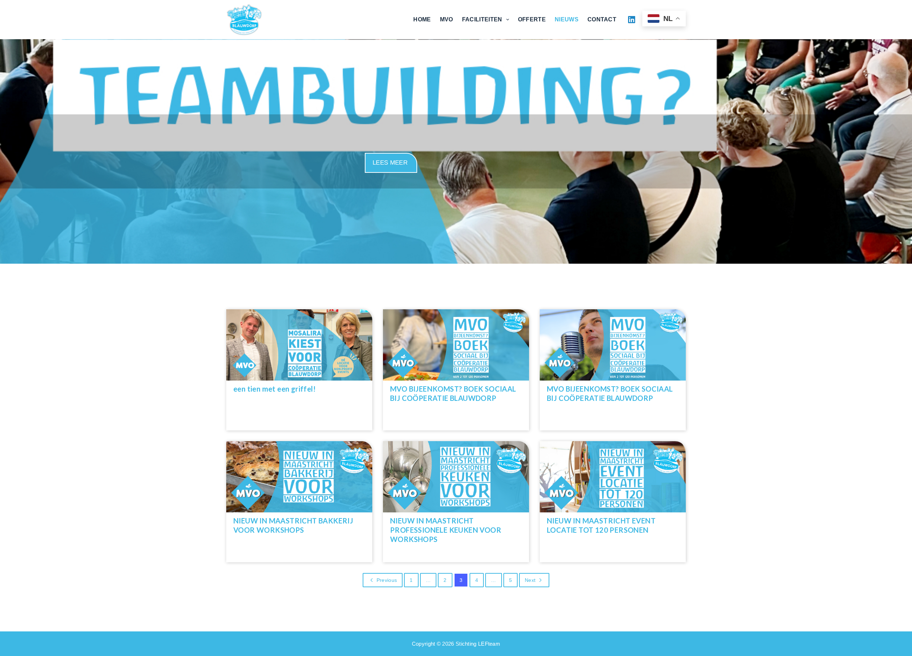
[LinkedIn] (631, 19)
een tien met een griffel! (274, 388)
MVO (446, 19)
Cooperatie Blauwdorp (308, 19)
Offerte (532, 19)
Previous (387, 580)
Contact (601, 19)
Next (530, 580)
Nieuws (567, 19)
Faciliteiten (482, 19)
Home (422, 19)
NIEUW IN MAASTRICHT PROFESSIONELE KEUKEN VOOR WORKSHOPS (445, 529)
